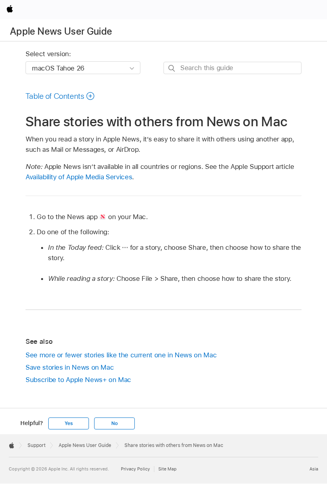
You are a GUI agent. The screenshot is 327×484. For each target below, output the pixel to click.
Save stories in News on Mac (70, 367)
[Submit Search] (172, 68)
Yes (69, 423)
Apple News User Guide (61, 31)
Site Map (167, 469)
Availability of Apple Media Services (79, 177)
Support (36, 445)
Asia (313, 469)
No (114, 423)
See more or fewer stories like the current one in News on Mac (121, 355)
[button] (60, 96)
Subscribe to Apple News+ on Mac (78, 380)
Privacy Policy (135, 469)
